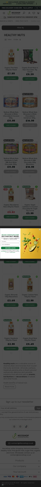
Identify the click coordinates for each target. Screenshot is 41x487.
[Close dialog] (39, 229)
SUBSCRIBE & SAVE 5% (10, 248)
